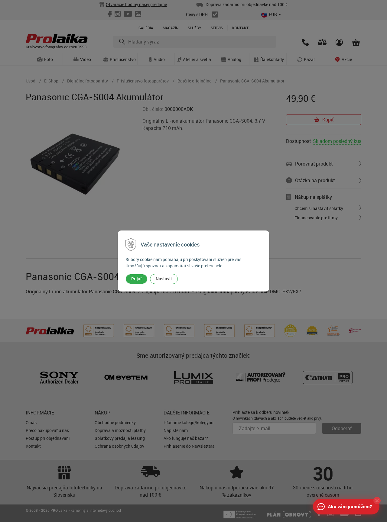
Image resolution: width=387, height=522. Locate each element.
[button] (377, 500)
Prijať (136, 279)
